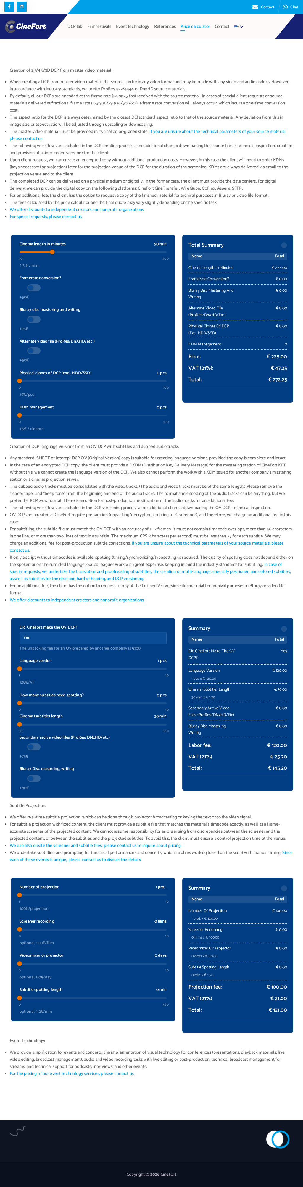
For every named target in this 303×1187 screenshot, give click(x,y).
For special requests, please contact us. (46, 216)
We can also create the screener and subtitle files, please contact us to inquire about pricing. (96, 845)
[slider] (52, 252)
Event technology (132, 26)
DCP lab (74, 26)
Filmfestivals (99, 26)
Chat (294, 7)
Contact (268, 7)
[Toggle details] (284, 245)
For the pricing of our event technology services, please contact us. (72, 1073)
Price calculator (195, 26)
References (165, 26)
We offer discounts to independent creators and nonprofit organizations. (77, 209)
